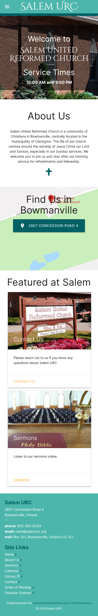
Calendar (12, 571)
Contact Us (24, 381)
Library (12, 576)
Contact (11, 582)
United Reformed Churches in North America (62, 603)
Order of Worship (18, 587)
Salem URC (49, 6)
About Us (12, 560)
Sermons (22, 480)
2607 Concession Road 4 (49, 225)
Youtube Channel (18, 593)
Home (9, 554)
